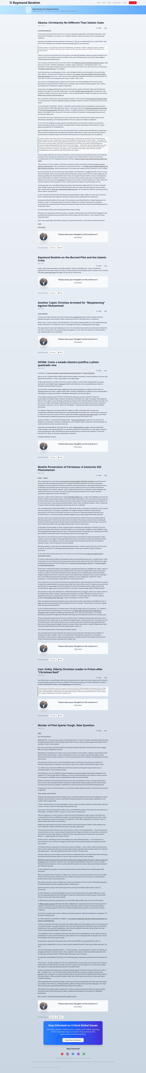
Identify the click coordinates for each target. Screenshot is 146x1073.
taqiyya (61, 180)
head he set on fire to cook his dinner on (51, 95)
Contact (125, 2)
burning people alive (50, 110)
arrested (75, 317)
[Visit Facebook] (73, 1054)
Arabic (40, 478)
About (104, 2)
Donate (134, 2)
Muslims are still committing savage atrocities (89, 63)
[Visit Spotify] (84, 1054)
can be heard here (50, 272)
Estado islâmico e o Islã (81, 427)
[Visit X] (68, 1054)
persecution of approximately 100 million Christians (77, 481)
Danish (45, 478)
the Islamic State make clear (54, 598)
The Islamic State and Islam (47, 69)
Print (61, 248)
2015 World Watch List (75, 497)
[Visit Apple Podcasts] (78, 1054)
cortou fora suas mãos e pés (88, 414)
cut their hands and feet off (83, 91)
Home (98, 2)
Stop (105, 28)
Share (53, 248)
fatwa (50, 89)
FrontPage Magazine (44, 31)
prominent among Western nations (81, 563)
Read (99, 28)
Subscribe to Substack (73, 1040)
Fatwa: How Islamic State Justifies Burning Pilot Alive (63, 373)
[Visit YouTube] (62, 1054)
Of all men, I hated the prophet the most (64, 189)
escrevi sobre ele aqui (78, 420)
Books (109, 2)
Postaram (62, 384)
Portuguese (41, 227)
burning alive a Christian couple (97, 99)
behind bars (66, 684)
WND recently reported (47, 904)
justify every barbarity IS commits (96, 108)
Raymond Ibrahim (89, 373)
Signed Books (117, 2)
